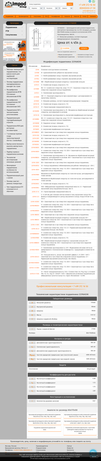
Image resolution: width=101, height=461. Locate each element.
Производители (23, 16)
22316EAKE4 (35, 184)
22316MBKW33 (34, 234)
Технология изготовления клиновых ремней (14, 160)
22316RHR (36, 123)
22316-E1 (36, 107)
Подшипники (9, 16)
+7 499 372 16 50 (87, 5)
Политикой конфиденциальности (42, 458)
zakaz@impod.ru (89, 11)
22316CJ (36, 79)
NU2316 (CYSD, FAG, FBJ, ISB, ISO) (44, 416)
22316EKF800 (35, 238)
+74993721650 (18, 450)
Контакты (93, 16)
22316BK (36, 89)
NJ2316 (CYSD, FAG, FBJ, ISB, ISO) (80, 416)
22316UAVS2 (35, 165)
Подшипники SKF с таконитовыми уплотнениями (14, 112)
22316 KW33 (35, 169)
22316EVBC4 (35, 188)
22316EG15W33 (34, 250)
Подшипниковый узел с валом (15, 177)
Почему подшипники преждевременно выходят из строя (15, 84)
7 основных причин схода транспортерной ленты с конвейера (14, 137)
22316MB (36, 82)
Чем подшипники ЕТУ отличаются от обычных (15, 189)
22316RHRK (35, 141)
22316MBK (36, 119)
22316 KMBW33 (34, 243)
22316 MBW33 (34, 220)
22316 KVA (36, 135)
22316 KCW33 (35, 202)
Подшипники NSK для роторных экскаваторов (15, 128)
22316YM (36, 97)
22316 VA (36, 115)
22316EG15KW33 (34, 263)
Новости (76, 16)
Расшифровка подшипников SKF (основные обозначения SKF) (14, 103)
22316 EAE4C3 (34, 257)
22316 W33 (35, 138)
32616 (80, 433)
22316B (37, 73)
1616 (44, 430)
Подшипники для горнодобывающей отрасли (14, 120)
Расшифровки (55, 16)
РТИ (46, 16)
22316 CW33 (35, 162)
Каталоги (67, 16)
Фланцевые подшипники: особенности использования (13, 169)
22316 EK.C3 (35, 229)
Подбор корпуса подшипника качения (15, 153)
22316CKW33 (35, 151)
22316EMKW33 (34, 206)
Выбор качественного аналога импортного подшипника (15, 146)
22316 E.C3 (35, 197)
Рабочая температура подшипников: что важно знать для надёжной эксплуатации (15, 74)
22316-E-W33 (35, 225)
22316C (37, 76)
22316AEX (36, 129)
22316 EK (36, 104)
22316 (37, 70)
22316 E (36, 93)
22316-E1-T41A (34, 274)
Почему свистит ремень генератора (14, 182)
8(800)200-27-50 (87, 8)
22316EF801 (35, 180)
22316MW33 (35, 132)
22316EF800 (35, 175)
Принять (94, 456)
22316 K (36, 85)
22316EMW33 (35, 157)
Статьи (84, 16)
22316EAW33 (35, 147)
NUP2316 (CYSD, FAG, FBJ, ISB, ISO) (44, 423)
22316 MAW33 (34, 215)
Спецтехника (37, 16)
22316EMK (36, 111)
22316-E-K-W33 (34, 268)
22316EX (36, 101)
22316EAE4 (35, 144)
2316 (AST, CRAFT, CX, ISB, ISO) (80, 423)
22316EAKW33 (34, 211)
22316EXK (36, 126)
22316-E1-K (35, 192)
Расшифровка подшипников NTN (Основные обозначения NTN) (14, 93)
